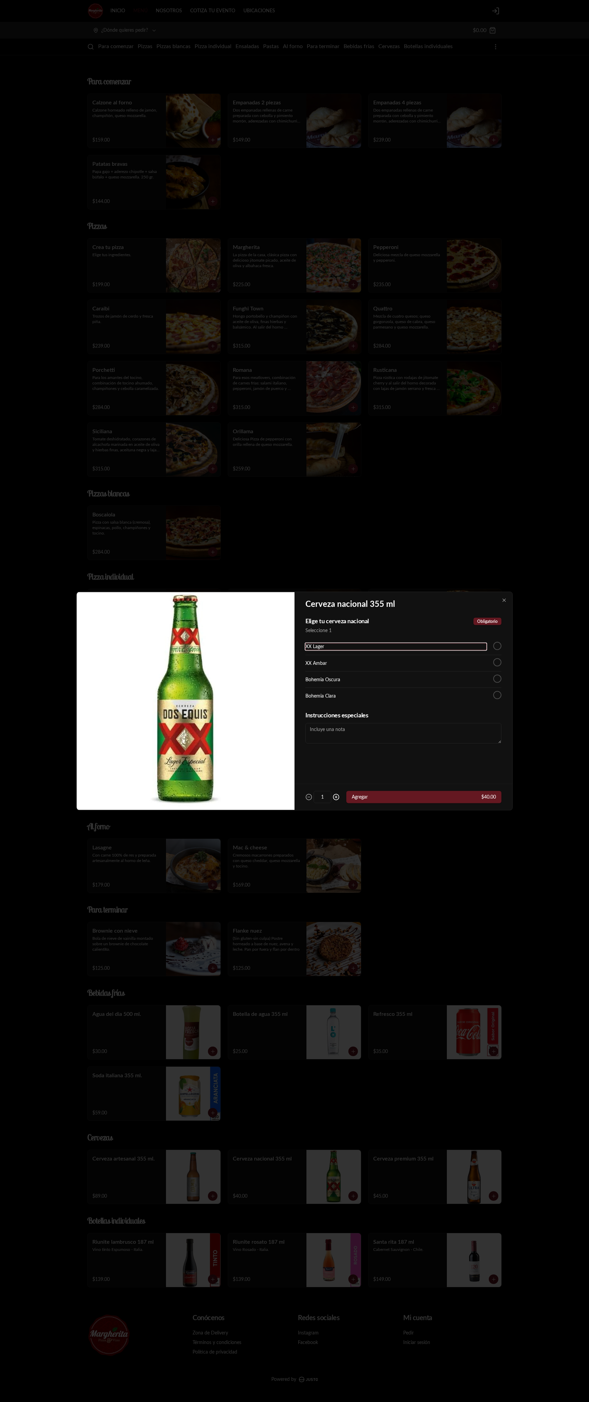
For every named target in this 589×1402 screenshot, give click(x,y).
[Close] (504, 600)
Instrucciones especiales (336, 716)
